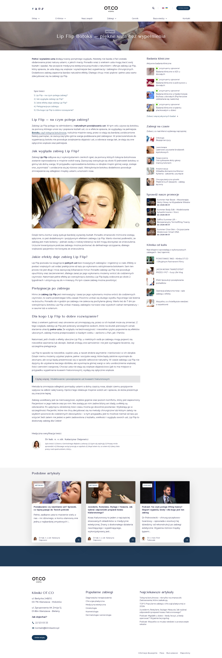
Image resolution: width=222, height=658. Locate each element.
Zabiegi (110, 18)
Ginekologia (91, 608)
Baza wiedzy (159, 18)
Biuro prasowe (172, 653)
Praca (162, 653)
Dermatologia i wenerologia (98, 615)
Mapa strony (185, 653)
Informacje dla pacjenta (147, 653)
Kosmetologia (92, 611)
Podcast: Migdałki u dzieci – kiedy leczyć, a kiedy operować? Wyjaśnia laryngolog (161, 617)
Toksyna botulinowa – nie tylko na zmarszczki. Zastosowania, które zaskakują (161, 599)
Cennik (135, 18)
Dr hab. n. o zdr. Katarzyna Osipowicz (66, 439)
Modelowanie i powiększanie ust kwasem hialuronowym (80, 379)
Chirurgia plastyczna (95, 601)
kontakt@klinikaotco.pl (47, 628)
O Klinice (59, 18)
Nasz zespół (87, 18)
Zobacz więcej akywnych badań (161, 116)
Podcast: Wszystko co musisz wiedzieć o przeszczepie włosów (164, 623)
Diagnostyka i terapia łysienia (99, 598)
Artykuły (110, 31)
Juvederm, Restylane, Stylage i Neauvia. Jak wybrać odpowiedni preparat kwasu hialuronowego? (163, 611)
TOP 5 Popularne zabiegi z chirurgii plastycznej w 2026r (162, 605)
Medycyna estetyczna (96, 605)
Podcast (147, 485)
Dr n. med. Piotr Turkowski (153, 539)
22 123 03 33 (41, 622)
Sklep (34, 18)
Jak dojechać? (39, 617)
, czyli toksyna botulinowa (49, 132)
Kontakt (186, 18)
